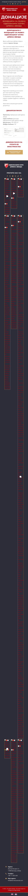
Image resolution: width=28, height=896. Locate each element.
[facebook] (7, 3)
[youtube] (12, 3)
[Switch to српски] (16, 894)
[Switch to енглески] (12, 894)
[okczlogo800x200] (10, 8)
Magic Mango (17, 890)
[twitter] (10, 3)
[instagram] (15, 3)
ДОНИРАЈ (24, 1)
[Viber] (20, 3)
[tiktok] (17, 3)
